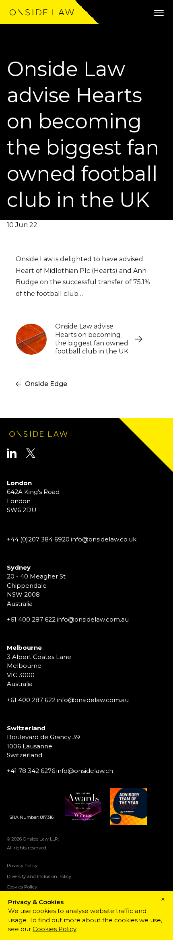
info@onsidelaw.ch (84, 771)
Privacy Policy (22, 865)
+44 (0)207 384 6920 (38, 539)
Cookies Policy (22, 887)
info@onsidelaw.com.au (93, 619)
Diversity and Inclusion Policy (39, 876)
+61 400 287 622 (31, 619)
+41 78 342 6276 (31, 771)
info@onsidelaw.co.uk (103, 539)
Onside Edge (46, 384)
